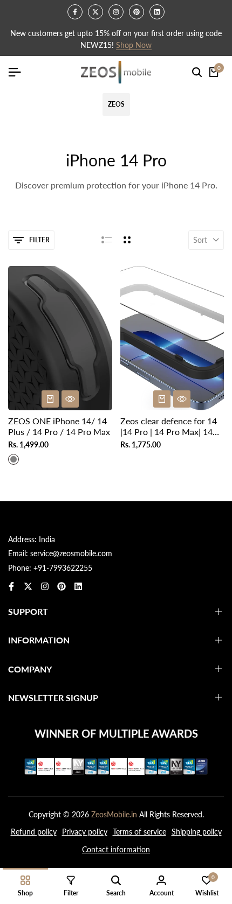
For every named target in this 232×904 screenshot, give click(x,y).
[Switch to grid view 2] (127, 240)
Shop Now (134, 45)
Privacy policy (84, 831)
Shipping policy (197, 831)
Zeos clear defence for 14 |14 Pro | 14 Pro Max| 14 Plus (168, 426)
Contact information (116, 849)
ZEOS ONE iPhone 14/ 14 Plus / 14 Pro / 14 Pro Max (59, 426)
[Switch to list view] (106, 240)
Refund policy (34, 831)
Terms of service (139, 831)
